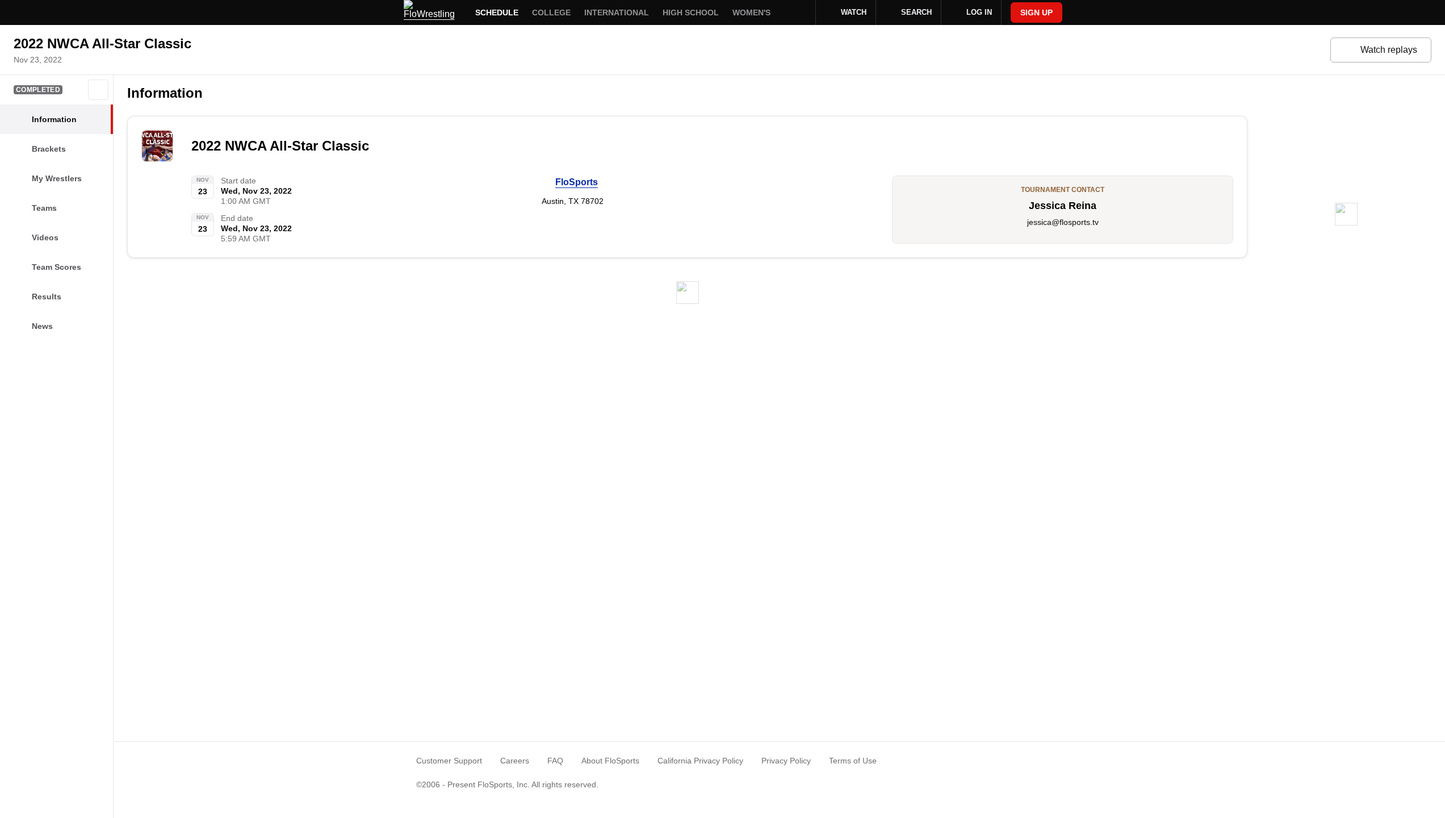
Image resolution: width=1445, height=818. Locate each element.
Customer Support (449, 760)
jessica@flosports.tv (1063, 222)
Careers (514, 760)
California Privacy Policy (700, 760)
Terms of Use (853, 760)
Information (165, 93)
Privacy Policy (786, 760)
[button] (98, 90)
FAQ (555, 760)
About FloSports (610, 760)
